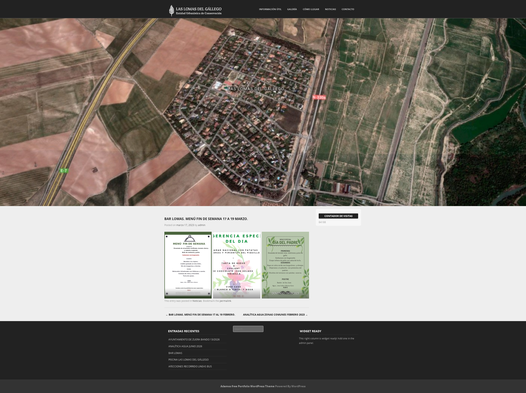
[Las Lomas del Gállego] (193, 10)
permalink (225, 300)
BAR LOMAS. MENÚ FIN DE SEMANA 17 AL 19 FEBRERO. (200, 314)
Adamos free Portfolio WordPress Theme (247, 386)
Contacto (348, 9)
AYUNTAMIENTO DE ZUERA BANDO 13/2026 (194, 339)
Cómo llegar (311, 9)
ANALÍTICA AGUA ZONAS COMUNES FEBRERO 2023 (275, 314)
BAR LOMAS (175, 353)
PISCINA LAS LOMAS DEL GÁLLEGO (188, 359)
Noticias (330, 9)
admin (201, 225)
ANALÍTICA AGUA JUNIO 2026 (185, 346)
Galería (292, 9)
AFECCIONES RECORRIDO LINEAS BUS (190, 366)
